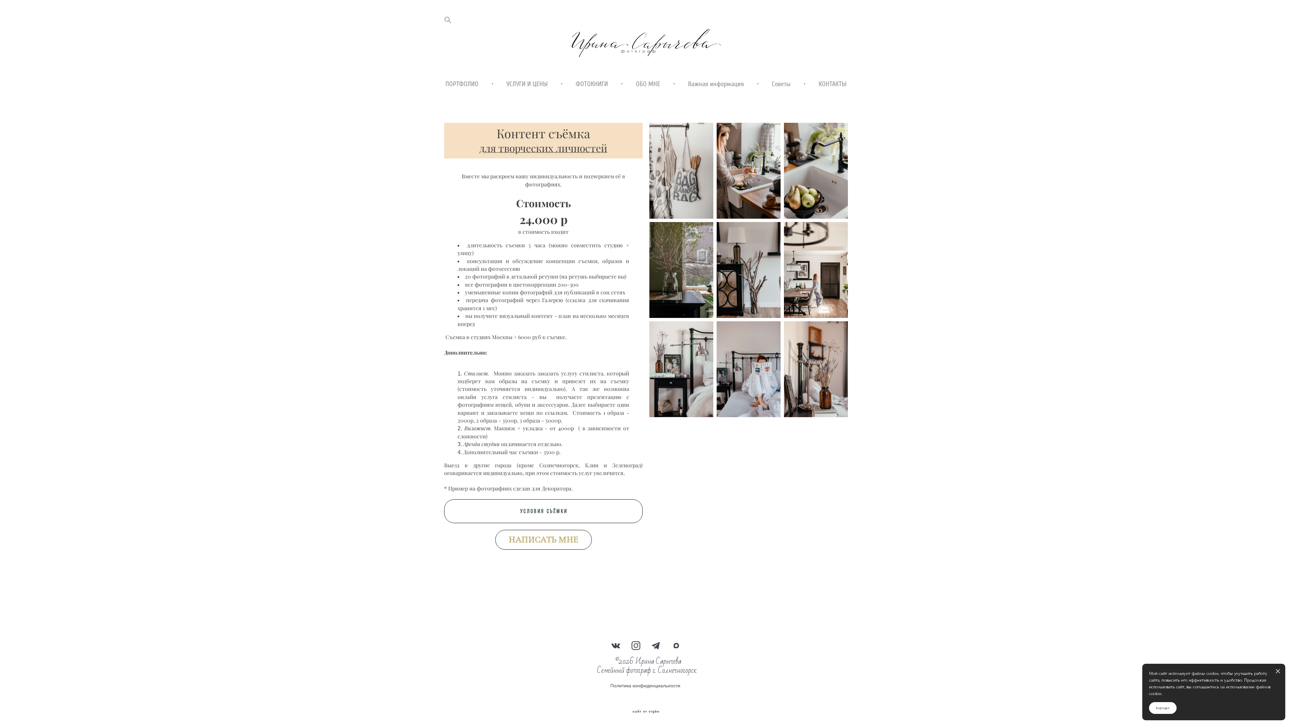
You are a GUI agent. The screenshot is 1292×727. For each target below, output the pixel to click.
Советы (781, 84)
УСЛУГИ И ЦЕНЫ (527, 84)
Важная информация (716, 84)
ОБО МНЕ (648, 84)
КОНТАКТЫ (833, 84)
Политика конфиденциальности (645, 685)
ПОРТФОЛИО (461, 84)
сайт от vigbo (646, 711)
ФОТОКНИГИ (592, 84)
